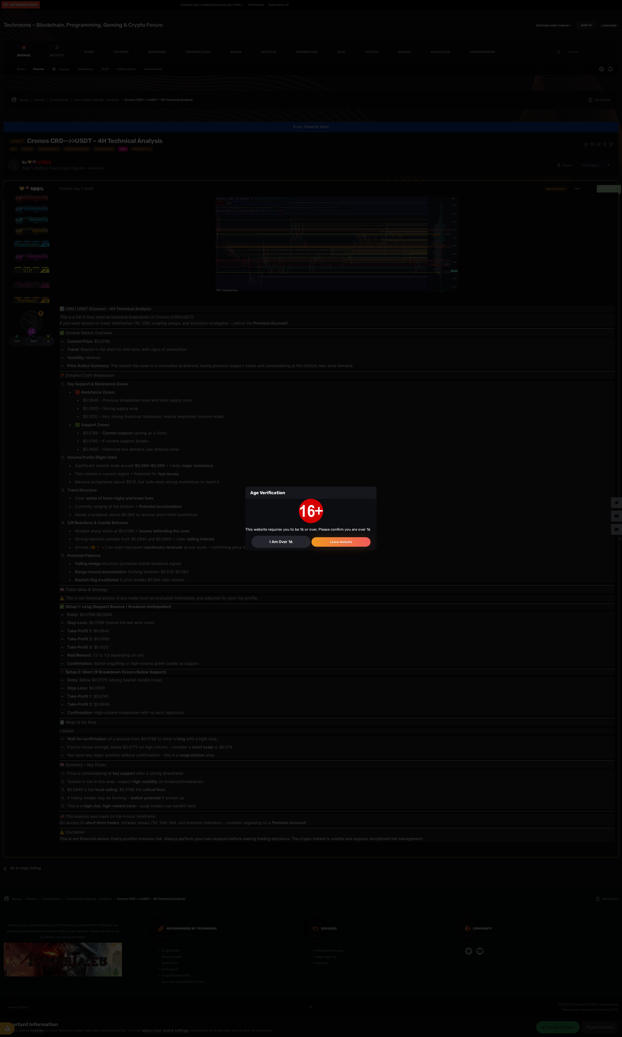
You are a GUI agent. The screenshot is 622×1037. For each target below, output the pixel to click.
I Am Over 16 (281, 541)
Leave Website (341, 542)
